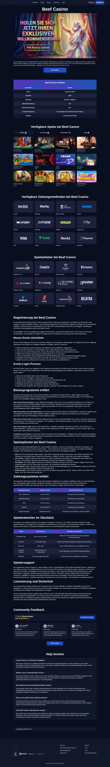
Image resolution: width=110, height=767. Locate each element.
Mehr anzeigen (55, 643)
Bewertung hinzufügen (87, 617)
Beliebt (22, 132)
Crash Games (64, 132)
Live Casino (43, 132)
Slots (85, 132)
